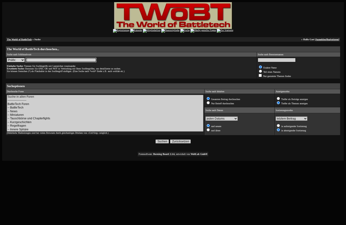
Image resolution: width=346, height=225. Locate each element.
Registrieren (332, 39)
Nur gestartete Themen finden (276, 76)
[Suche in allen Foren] (105, 97)
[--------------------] (105, 100)
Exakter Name (270, 67)
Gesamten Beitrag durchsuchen (225, 99)
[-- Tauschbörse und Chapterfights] (105, 118)
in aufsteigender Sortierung (294, 126)
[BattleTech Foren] (105, 104)
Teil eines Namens (272, 72)
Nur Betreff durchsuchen (222, 103)
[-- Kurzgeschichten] (105, 122)
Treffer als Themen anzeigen (294, 103)
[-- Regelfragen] (105, 126)
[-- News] (105, 111)
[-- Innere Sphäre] (105, 129)
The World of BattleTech (19, 39)
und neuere (215, 126)
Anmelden (321, 39)
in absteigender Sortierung (293, 130)
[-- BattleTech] (105, 107)
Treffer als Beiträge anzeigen (294, 99)
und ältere (215, 130)
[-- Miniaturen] (105, 115)
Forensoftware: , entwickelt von (173, 154)
